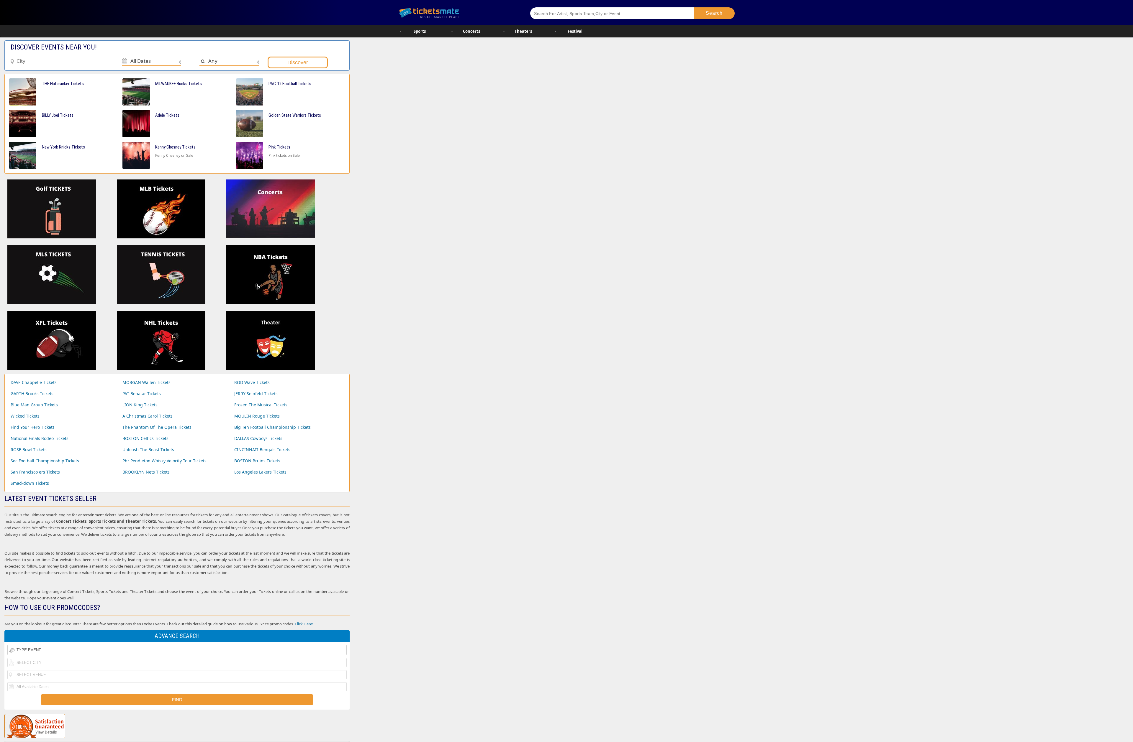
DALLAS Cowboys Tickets (258, 438)
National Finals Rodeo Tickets (39, 438)
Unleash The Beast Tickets (148, 449)
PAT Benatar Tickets (141, 393)
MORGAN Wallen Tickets (146, 382)
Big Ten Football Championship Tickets (272, 427)
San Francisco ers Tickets (35, 472)
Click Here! (304, 623)
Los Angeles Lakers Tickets (260, 472)
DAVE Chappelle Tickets (34, 382)
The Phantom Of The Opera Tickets (156, 427)
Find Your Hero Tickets (33, 427)
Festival (575, 31)
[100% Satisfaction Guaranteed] (34, 726)
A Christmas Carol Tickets (147, 416)
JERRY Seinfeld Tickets (256, 393)
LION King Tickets (140, 405)
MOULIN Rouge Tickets (257, 416)
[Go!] (714, 13)
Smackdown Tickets (30, 483)
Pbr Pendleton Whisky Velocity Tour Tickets (164, 461)
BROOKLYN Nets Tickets (146, 472)
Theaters (523, 31)
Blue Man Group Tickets (34, 405)
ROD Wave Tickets (252, 382)
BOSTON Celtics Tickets (145, 438)
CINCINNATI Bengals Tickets (262, 449)
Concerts (471, 31)
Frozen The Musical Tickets (260, 405)
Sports (420, 31)
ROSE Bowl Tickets (29, 449)
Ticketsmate (457, 12)
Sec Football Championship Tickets (45, 461)
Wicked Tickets (25, 416)
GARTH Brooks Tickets (32, 393)
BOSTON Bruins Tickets (257, 461)
